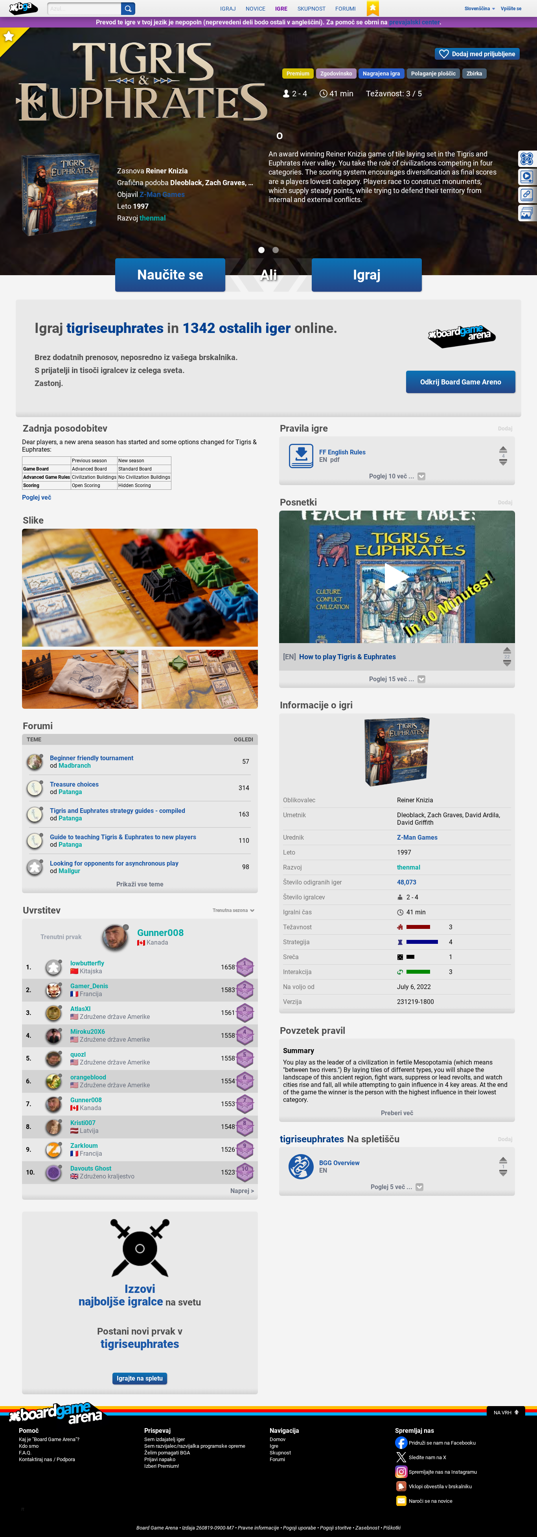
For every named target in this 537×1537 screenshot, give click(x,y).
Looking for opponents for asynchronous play (114, 863)
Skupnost (312, 9)
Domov (277, 1439)
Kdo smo (29, 1446)
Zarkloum (84, 1145)
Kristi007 (83, 1123)
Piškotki (392, 1528)
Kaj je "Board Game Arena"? (49, 1439)
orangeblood (88, 1077)
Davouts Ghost (90, 1168)
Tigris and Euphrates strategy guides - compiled (117, 810)
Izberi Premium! (161, 1466)
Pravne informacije (258, 1528)
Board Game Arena (157, 1528)
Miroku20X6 (87, 1031)
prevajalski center (414, 22)
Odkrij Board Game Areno (460, 382)
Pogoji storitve (335, 1528)
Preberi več (397, 1113)
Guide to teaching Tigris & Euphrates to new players (123, 837)
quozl (78, 1054)
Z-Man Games (162, 194)
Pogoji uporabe (299, 1528)
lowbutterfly (87, 963)
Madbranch (75, 765)
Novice (255, 9)
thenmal (153, 218)
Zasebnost (367, 1528)
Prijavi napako (159, 1459)
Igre (281, 9)
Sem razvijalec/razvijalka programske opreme (194, 1446)
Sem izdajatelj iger (164, 1439)
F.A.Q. (25, 1453)
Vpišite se (511, 8)
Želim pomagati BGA (167, 1453)
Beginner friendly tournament (91, 758)
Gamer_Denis (89, 986)
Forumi (345, 9)
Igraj (228, 9)
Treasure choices (74, 784)
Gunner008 (160, 932)
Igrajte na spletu (140, 1378)
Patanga (70, 792)
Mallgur (69, 871)
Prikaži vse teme (140, 884)
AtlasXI (80, 1009)
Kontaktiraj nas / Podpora (47, 1459)
